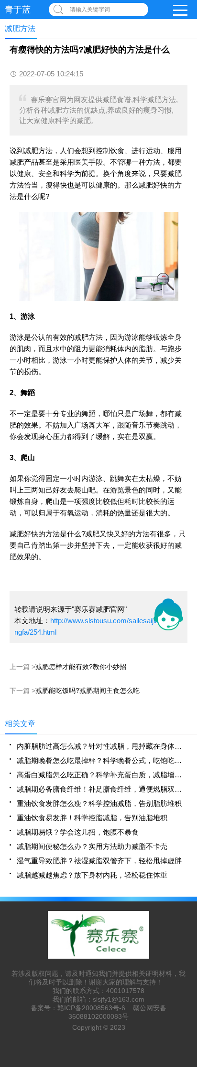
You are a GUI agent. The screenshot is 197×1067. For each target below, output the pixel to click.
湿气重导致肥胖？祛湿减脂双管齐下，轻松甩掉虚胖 (99, 861)
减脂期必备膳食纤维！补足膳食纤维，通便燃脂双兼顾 (102, 789)
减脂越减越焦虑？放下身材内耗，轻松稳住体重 (92, 875)
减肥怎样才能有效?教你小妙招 (80, 666)
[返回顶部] (187, 950)
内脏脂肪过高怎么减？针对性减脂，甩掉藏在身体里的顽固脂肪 (102, 746)
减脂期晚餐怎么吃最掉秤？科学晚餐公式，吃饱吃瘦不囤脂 (102, 760)
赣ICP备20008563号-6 (91, 1008)
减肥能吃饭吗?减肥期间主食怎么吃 (87, 690)
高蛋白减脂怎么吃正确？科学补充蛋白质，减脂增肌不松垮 (102, 775)
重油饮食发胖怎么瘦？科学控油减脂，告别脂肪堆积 (99, 803)
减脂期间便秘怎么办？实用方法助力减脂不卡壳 (92, 846)
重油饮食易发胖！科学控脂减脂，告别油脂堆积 (92, 818)
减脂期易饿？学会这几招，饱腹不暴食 (78, 832)
